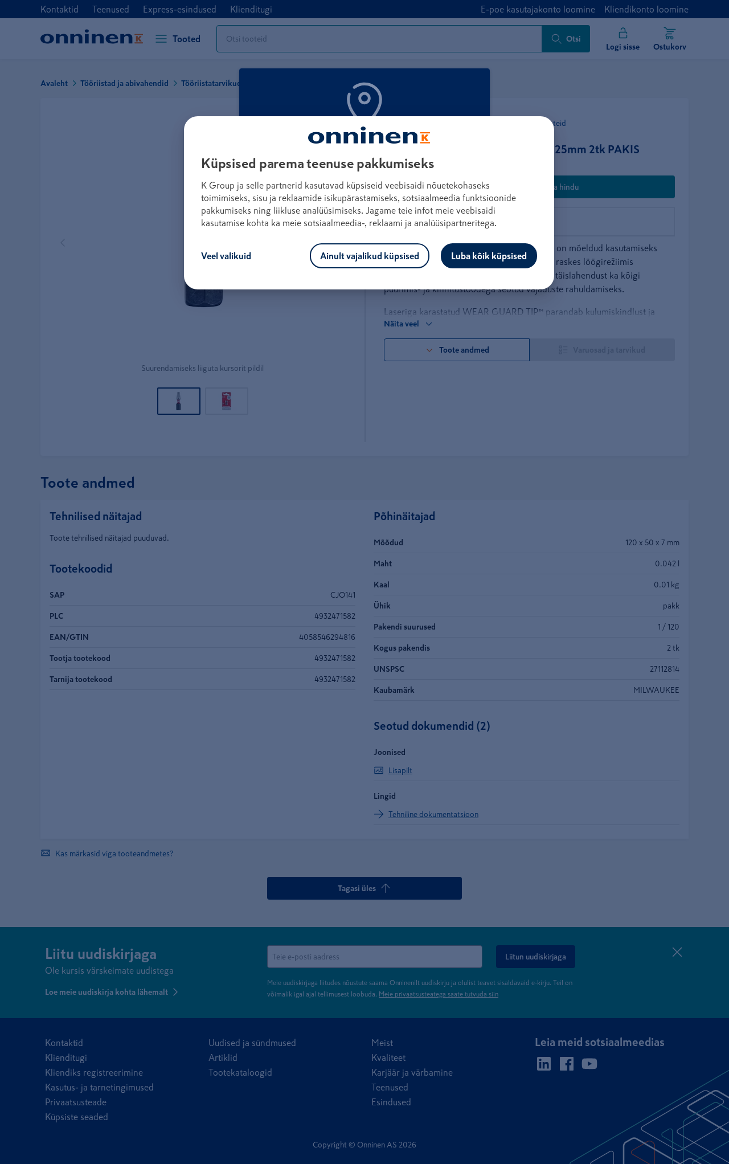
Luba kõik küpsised (489, 255)
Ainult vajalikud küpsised (369, 255)
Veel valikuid (226, 255)
